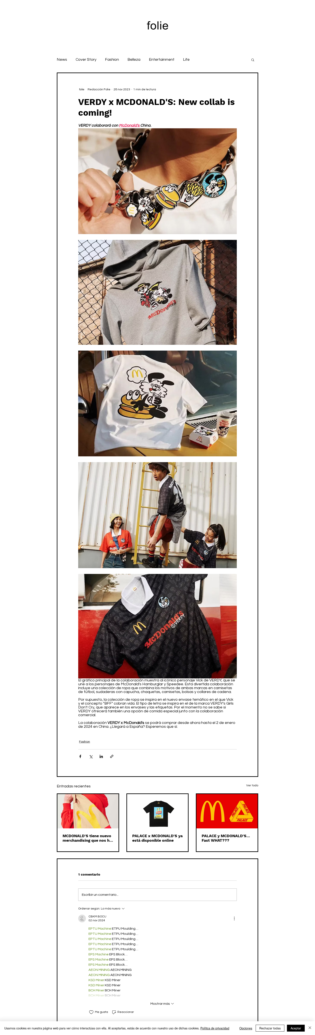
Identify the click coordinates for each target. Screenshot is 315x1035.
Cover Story (86, 60)
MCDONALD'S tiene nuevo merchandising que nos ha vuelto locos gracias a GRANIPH (87, 838)
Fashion (112, 60)
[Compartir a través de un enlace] (112, 756)
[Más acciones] (234, 918)
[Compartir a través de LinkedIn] (101, 756)
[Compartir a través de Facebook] (80, 756)
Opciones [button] (245, 1028)
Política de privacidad (214, 1028)
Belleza (134, 60)
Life (186, 60)
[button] (253, 59)
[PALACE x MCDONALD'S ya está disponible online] (157, 811)
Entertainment (161, 60)
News (62, 60)
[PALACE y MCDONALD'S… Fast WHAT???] (227, 811)
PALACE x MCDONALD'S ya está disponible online (157, 838)
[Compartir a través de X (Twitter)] (91, 756)
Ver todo (252, 785)
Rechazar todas (270, 1028)
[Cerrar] (309, 1028)
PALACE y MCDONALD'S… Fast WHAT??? (226, 838)
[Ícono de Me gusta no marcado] (91, 1012)
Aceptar (296, 1028)
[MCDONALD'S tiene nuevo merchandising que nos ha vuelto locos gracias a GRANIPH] (87, 811)
